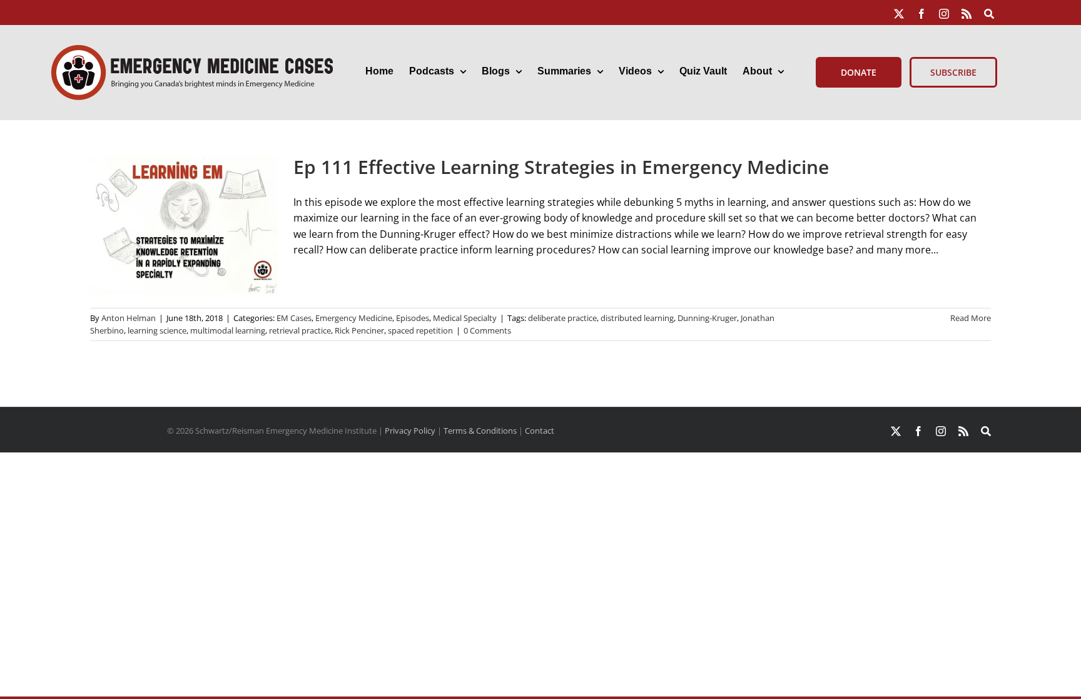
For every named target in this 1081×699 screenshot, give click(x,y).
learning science (157, 330)
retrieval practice (300, 330)
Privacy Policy (410, 430)
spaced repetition (420, 330)
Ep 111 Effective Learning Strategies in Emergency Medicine (561, 167)
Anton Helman (128, 318)
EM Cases (294, 318)
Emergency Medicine (353, 318)
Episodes (412, 318)
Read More (970, 318)
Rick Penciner (359, 330)
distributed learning (637, 318)
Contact (539, 430)
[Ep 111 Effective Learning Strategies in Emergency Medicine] (184, 225)
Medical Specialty (465, 318)
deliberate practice (562, 318)
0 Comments (487, 330)
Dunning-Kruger (707, 318)
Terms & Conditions (480, 430)
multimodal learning (227, 330)
